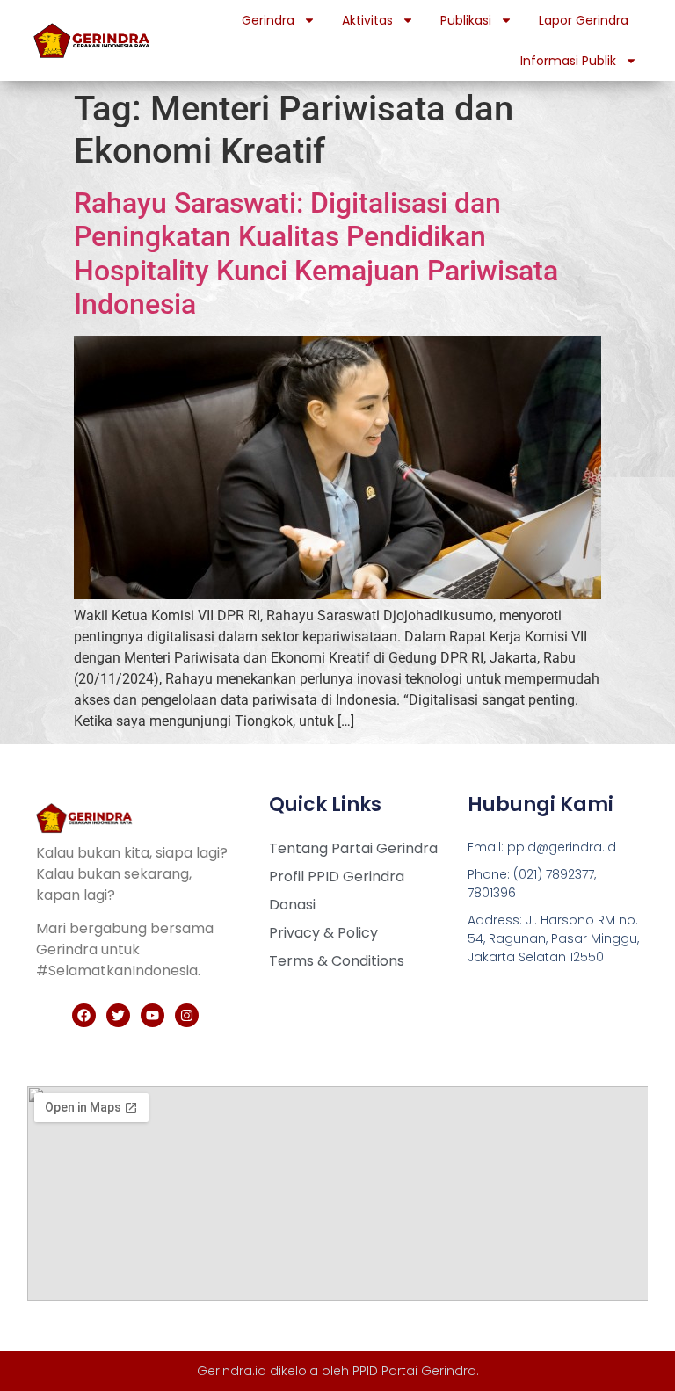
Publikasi (465, 20)
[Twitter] (118, 1015)
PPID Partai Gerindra (414, 1371)
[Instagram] (187, 1015)
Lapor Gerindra (583, 20)
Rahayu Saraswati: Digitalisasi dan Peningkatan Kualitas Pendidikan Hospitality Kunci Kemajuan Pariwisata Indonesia (316, 253)
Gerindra (268, 20)
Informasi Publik (568, 60)
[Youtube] (152, 1015)
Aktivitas (367, 20)
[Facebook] (84, 1015)
